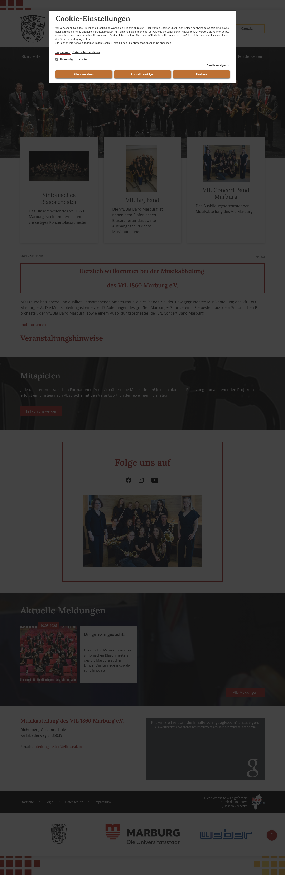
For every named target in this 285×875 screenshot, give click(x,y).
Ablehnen (201, 74)
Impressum (62, 52)
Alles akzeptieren (83, 74)
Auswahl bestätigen (142, 74)
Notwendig (66, 59)
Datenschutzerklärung (86, 52)
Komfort (83, 59)
